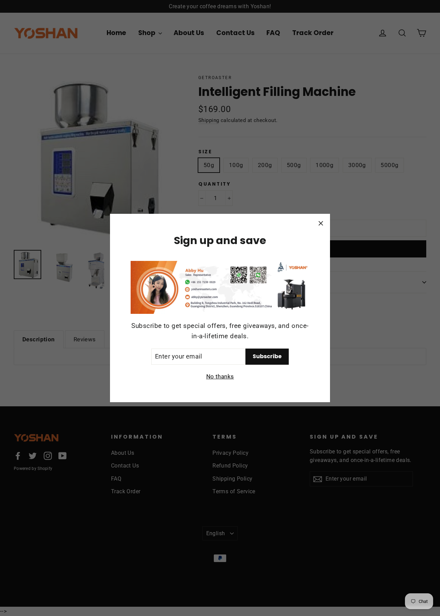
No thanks (220, 376)
